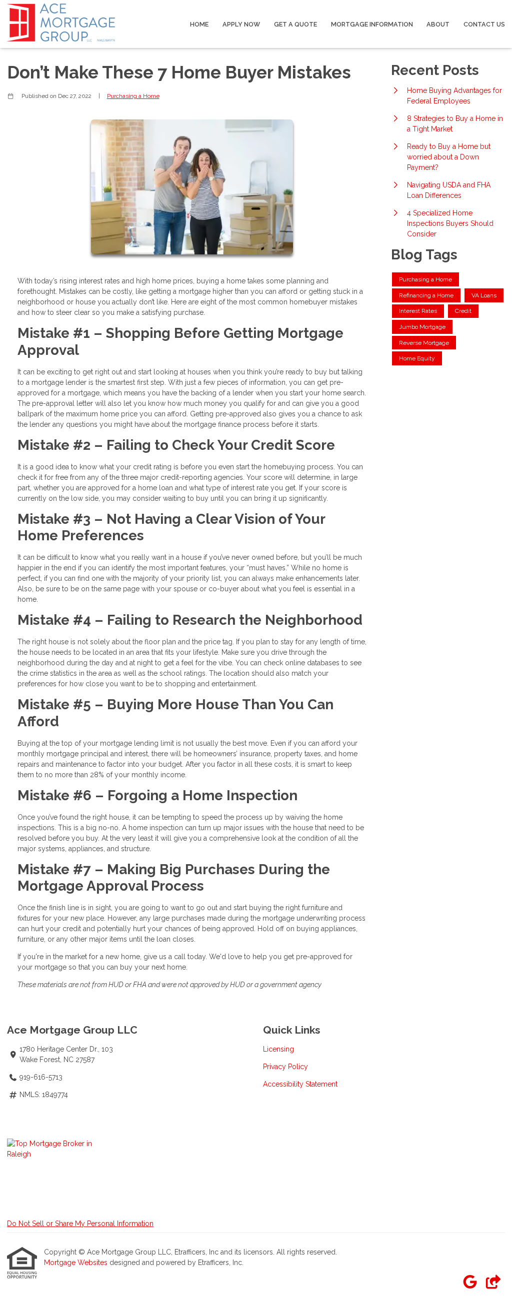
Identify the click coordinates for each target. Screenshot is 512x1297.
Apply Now (241, 24)
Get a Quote (295, 24)
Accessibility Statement (300, 1084)
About (438, 24)
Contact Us (484, 24)
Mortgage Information (372, 24)
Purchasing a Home (133, 95)
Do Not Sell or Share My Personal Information (80, 1224)
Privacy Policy (285, 1067)
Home (199, 24)
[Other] (493, 1282)
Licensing (278, 1049)
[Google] (469, 1282)
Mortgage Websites (77, 1263)
